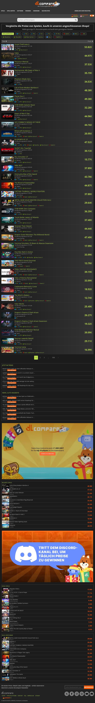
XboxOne (7, 37)
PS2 (49, 34)
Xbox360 (18, 37)
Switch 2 (58, 37)
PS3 (41, 34)
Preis (90, 41)
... (48, 358)
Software (20, 11)
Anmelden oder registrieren (84, 11)
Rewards (28, 11)
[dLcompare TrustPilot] (81, 694)
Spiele (3, 11)
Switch (67, 34)
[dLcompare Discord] (91, 694)
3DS (84, 34)
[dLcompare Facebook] (71, 694)
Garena (40, 37)
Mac (49, 37)
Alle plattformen (8, 34)
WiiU (76, 34)
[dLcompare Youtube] (86, 694)
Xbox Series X (30, 37)
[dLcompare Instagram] (76, 694)
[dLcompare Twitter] (66, 694)
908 (53, 358)
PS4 (34, 34)
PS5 (26, 34)
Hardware (36, 11)
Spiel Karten (11, 11)
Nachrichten (46, 11)
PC (19, 34)
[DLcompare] (7, 693)
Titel (3, 41)
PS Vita (58, 34)
